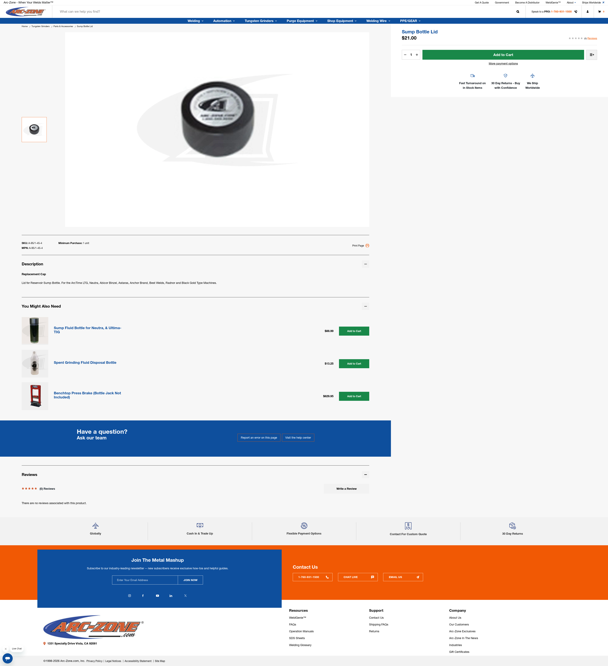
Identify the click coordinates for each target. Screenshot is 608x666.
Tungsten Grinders (259, 21)
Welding (194, 21)
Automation (222, 21)
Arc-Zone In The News (463, 638)
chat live (351, 577)
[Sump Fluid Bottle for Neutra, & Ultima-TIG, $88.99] (35, 330)
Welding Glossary (300, 645)
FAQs (292, 624)
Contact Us (376, 617)
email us (395, 577)
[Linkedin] (171, 596)
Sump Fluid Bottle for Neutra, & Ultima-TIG (87, 330)
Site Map (160, 661)
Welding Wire (376, 21)
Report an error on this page (259, 437)
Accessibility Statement (138, 661)
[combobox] (289, 11)
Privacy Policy (94, 661)
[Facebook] (143, 596)
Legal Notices (113, 661)
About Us (455, 617)
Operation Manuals (301, 631)
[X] (185, 596)
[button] (95, 527)
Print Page (358, 245)
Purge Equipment (300, 21)
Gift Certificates (459, 652)
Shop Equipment (340, 21)
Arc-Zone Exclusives (462, 631)
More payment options (503, 63)
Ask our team (92, 438)
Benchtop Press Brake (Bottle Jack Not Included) (87, 395)
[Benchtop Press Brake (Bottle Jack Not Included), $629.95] (35, 395)
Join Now (190, 580)
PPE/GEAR (408, 21)
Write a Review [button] (346, 489)
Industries (455, 645)
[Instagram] (130, 596)
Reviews (592, 38)
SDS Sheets (297, 638)
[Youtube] (157, 596)
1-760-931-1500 (561, 11)
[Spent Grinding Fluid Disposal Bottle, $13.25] (35, 363)
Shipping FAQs (378, 624)
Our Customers (459, 624)
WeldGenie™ (297, 617)
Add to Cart (354, 331)
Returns (374, 631)
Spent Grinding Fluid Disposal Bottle (85, 363)
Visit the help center (298, 437)
